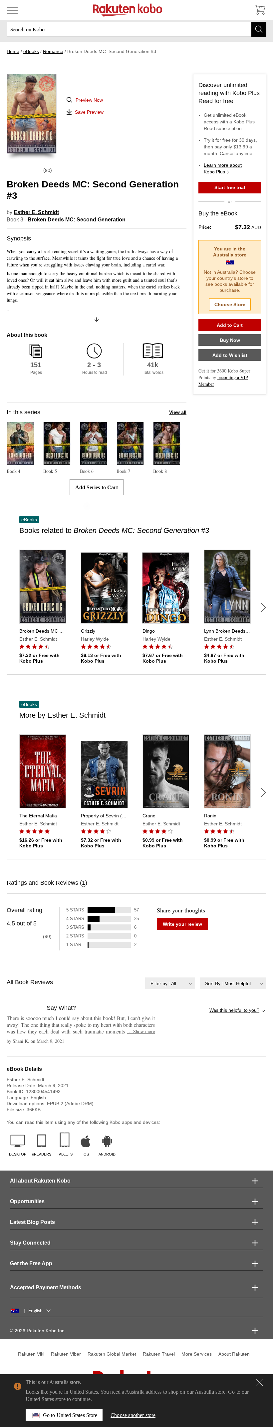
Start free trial (229, 187)
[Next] (263, 608)
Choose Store (229, 304)
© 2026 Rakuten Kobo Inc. (38, 1330)
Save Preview (89, 112)
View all (177, 412)
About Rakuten (234, 1354)
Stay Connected (30, 1243)
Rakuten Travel (159, 1354)
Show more (141, 1031)
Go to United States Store (70, 1415)
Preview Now (89, 100)
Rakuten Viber (66, 1354)
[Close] (259, 1382)
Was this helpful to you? (234, 1010)
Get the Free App (31, 1263)
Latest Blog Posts (32, 1222)
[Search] (258, 29)
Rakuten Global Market (112, 1354)
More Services (196, 1354)
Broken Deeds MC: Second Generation (77, 219)
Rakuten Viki (31, 1354)
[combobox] (170, 983)
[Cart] (259, 10)
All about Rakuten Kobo (40, 1181)
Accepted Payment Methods (45, 1287)
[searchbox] (136, 29)
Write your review (182, 924)
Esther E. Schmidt (36, 212)
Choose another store (133, 1415)
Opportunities (27, 1201)
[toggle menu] (12, 10)
